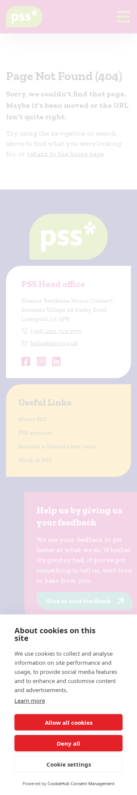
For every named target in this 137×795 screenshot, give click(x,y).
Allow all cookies (68, 722)
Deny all (68, 743)
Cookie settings (68, 764)
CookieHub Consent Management (81, 783)
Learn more (29, 700)
